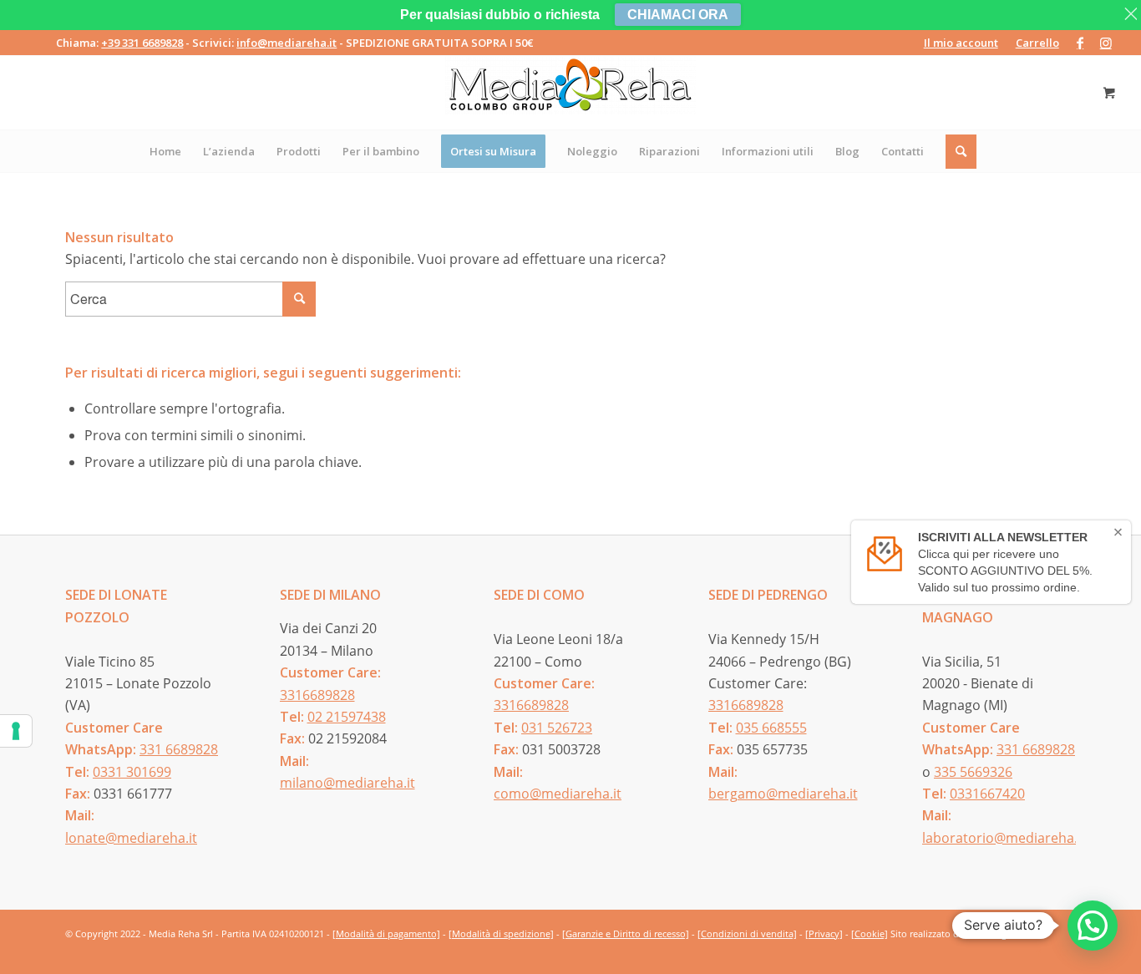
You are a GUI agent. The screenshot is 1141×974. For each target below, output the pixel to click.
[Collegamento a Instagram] (1105, 42)
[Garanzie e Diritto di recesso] (625, 933)
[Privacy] (824, 933)
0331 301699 (132, 772)
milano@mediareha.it (347, 783)
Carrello (1037, 42)
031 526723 (556, 727)
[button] (1092, 925)
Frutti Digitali (994, 933)
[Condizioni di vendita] (747, 933)
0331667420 (987, 793)
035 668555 (771, 727)
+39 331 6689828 (142, 42)
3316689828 (317, 695)
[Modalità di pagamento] (386, 933)
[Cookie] (869, 933)
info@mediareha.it (286, 42)
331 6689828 (178, 749)
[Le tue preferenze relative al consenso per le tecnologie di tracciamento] (16, 731)
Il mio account (961, 42)
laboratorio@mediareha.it (1004, 838)
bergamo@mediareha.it (783, 793)
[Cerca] (962, 151)
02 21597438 (346, 717)
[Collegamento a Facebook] (1080, 42)
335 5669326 (973, 772)
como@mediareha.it (557, 793)
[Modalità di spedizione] (501, 933)
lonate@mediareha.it (131, 838)
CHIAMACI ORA (677, 15)
